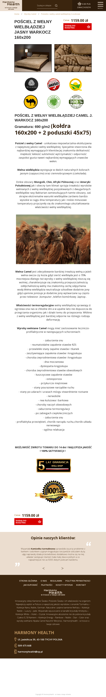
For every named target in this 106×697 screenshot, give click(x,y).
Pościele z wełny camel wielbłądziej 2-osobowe (60, 14)
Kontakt (81, 585)
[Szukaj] (55, 5)
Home (16, 14)
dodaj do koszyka (70, 26)
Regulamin (56, 581)
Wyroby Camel (30, 14)
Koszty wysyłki (64, 585)
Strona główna (28, 581)
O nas (44, 581)
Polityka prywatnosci (77, 581)
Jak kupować (31, 585)
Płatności (46, 585)
